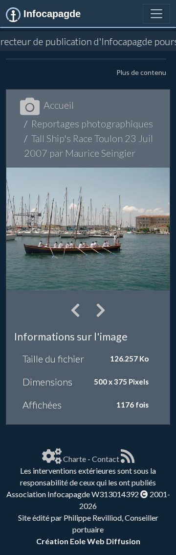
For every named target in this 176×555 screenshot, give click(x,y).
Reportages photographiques (92, 123)
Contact (105, 458)
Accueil (59, 105)
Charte (74, 458)
